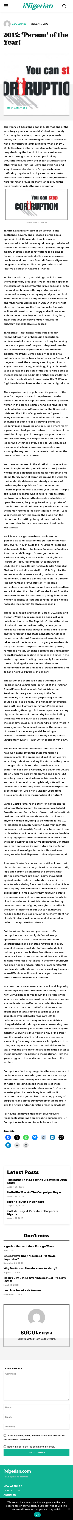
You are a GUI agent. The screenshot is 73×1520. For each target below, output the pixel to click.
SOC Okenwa (19, 24)
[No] (68, 1509)
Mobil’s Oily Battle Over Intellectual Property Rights (35, 1279)
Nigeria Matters (17, 107)
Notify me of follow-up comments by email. (31, 1446)
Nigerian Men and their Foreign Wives (29, 1246)
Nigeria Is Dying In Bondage (25, 1202)
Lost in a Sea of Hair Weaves (22, 1290)
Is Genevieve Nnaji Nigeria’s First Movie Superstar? (30, 1257)
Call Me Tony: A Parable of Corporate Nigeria (32, 1212)
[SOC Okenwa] (8, 23)
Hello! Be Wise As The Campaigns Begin (34, 1192)
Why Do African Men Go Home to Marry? (30, 1268)
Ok (37, 1514)
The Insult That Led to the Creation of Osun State (37, 1181)
